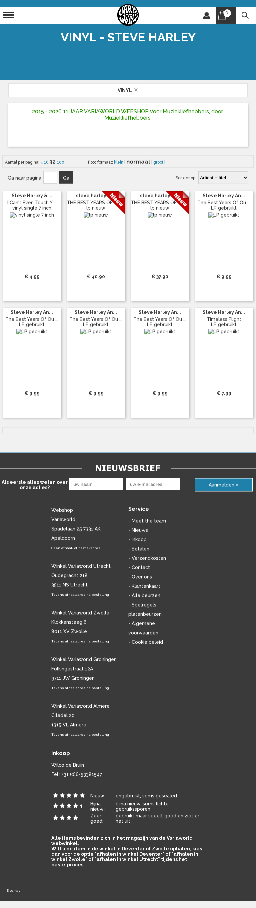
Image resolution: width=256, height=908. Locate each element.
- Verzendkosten (147, 558)
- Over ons (140, 576)
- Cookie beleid (145, 642)
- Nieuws (138, 530)
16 (46, 162)
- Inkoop (137, 539)
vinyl (126, 90)
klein (119, 162)
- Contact (139, 567)
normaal (138, 161)
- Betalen (138, 548)
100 (60, 162)
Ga (66, 178)
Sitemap (13, 890)
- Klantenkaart (144, 586)
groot (158, 162)
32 (53, 161)
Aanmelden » (224, 484)
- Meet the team (147, 520)
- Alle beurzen (144, 595)
